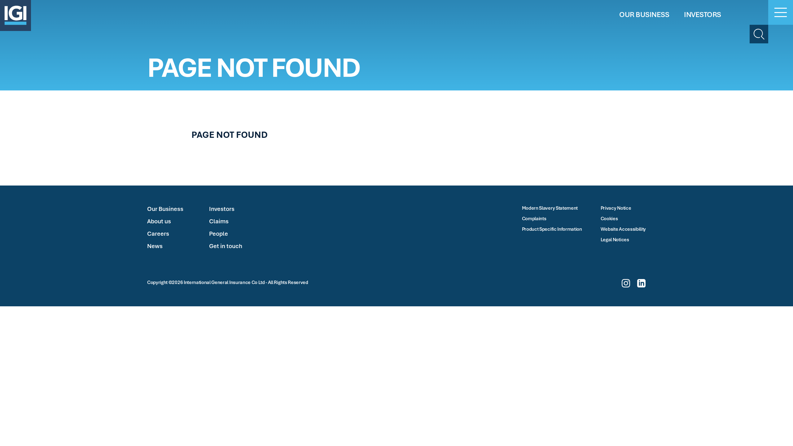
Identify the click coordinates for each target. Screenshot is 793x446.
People (218, 234)
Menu (780, 12)
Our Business (165, 209)
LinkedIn (641, 283)
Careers (158, 234)
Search (759, 34)
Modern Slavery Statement (550, 208)
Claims (219, 221)
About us (159, 221)
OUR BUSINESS (644, 14)
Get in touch (225, 246)
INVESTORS (702, 14)
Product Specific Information (552, 229)
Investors (221, 209)
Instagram (625, 283)
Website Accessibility (623, 229)
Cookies (609, 218)
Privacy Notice (616, 208)
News (155, 246)
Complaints (534, 218)
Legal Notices (615, 239)
